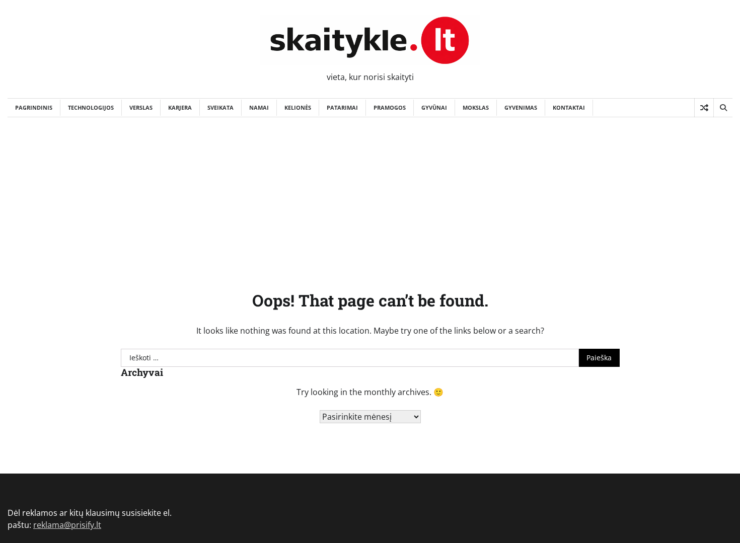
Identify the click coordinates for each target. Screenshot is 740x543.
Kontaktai (569, 107)
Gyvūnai (434, 107)
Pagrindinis (33, 107)
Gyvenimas (520, 107)
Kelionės (297, 107)
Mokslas (476, 107)
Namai (259, 107)
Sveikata (220, 107)
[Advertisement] (370, 192)
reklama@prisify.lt (67, 524)
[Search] (722, 107)
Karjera (180, 107)
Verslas (141, 107)
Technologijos (91, 107)
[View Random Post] (704, 107)
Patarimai (342, 107)
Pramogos (390, 107)
